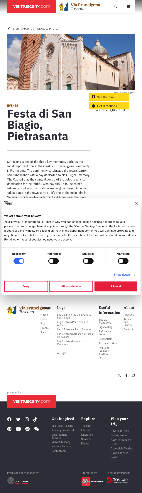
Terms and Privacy (128, 322)
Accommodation (108, 343)
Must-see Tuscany (62, 425)
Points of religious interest (104, 350)
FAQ (101, 358)
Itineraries (87, 434)
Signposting (106, 327)
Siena (43, 332)
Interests (86, 430)
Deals (114, 444)
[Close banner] (136, 203)
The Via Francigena (105, 321)
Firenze (44, 328)
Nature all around (62, 446)
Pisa (42, 323)
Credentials (105, 339)
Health (114, 457)
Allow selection (71, 286)
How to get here (120, 430)
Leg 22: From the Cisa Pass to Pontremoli (74, 316)
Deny (26, 286)
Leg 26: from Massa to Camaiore (70, 343)
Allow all (115, 286)
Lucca (43, 319)
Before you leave (105, 333)
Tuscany (86, 425)
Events (85, 443)
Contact (128, 329)
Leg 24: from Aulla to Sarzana (74, 329)
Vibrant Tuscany (61, 442)
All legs (61, 353)
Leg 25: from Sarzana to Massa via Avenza (75, 335)
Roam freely (59, 450)
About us (129, 314)
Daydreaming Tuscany (59, 436)
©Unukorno (128, 92)
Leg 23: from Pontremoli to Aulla (72, 323)
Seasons (86, 439)
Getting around (119, 435)
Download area (119, 452)
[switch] (53, 261)
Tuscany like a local (63, 430)
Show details (122, 274)
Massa (44, 314)
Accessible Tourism (122, 448)
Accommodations (121, 439)
